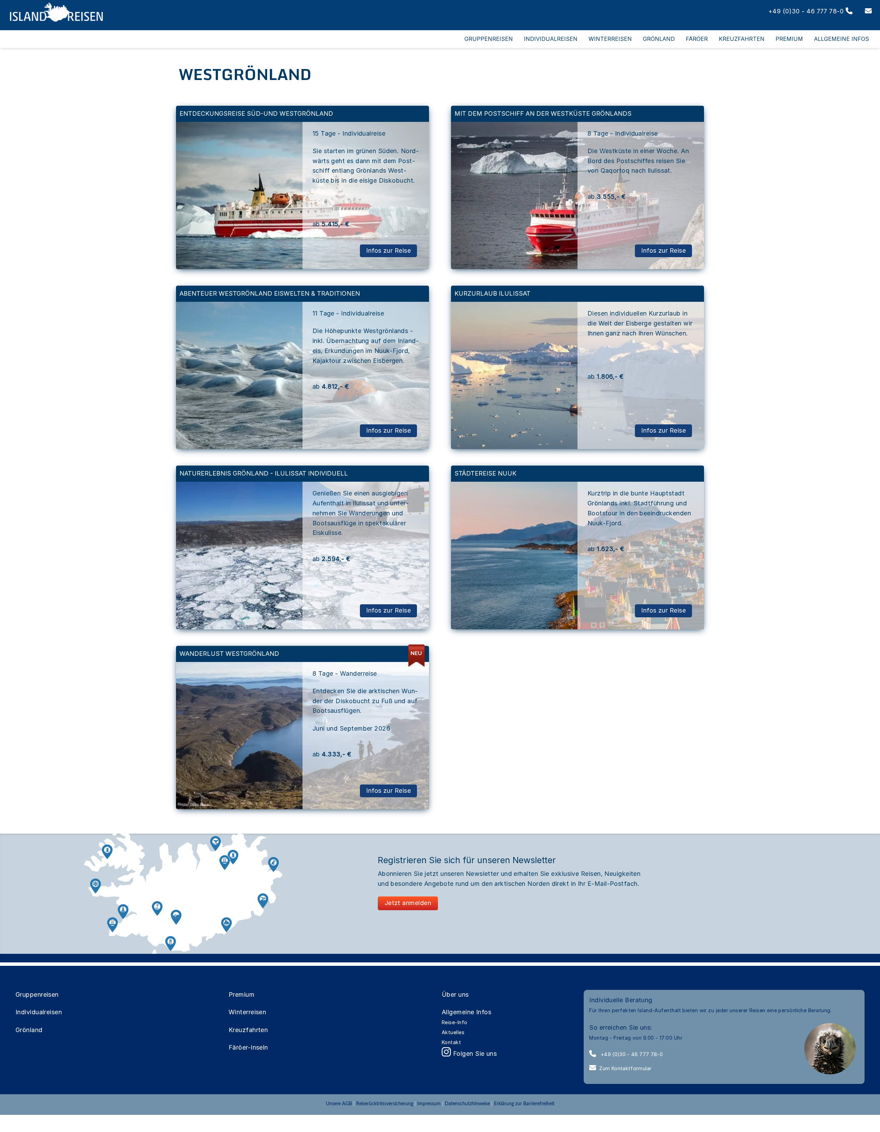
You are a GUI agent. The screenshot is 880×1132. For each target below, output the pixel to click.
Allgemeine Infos (466, 1012)
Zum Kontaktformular (625, 1068)
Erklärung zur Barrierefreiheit (524, 1103)
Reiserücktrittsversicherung (384, 1103)
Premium (241, 994)
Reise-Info (455, 1022)
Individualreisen (38, 1012)
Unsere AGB (339, 1103)
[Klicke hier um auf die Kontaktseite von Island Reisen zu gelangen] (863, 11)
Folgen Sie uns (474, 1053)
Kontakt (451, 1042)
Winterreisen (247, 1012)
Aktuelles (453, 1032)
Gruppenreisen (37, 994)
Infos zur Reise (388, 250)
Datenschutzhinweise (467, 1103)
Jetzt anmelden (408, 902)
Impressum (429, 1103)
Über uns (455, 994)
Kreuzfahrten (248, 1029)
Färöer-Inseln (248, 1047)
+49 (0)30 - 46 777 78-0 (631, 1054)
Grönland (29, 1029)
